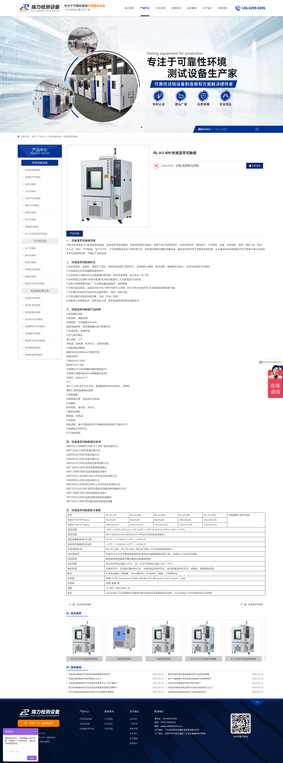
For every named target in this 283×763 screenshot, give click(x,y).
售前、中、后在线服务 (41, 723)
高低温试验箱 (31, 226)
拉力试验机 (30, 248)
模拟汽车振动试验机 (35, 283)
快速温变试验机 (70, 136)
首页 (34, 136)
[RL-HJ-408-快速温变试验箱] (108, 186)
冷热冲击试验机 (33, 198)
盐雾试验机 (30, 184)
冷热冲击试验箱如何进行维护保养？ (184, 683)
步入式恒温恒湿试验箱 (36, 233)
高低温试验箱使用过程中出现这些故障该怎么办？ (190, 687)
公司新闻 (109, 719)
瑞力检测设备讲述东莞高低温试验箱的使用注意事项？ (93, 687)
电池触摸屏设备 (40, 290)
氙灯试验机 (30, 219)
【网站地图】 (44, 741)
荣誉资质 (134, 728)
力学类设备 (39, 240)
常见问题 (109, 728)
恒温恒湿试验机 (33, 170)
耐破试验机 (30, 276)
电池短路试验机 (33, 312)
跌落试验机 (30, 262)
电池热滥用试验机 (34, 354)
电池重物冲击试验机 (35, 326)
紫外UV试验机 (32, 205)
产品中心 (42, 136)
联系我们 (134, 743)
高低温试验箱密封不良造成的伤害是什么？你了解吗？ (93, 683)
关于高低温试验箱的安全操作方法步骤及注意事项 (91, 692)
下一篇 (251, 604)
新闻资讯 (109, 711)
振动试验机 (30, 255)
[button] (135, 127)
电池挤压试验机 (33, 298)
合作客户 (134, 733)
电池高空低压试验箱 (35, 340)
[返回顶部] (257, 702)
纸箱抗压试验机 (33, 269)
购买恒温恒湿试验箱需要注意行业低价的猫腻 (188, 674)
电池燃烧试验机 (33, 347)
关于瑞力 (134, 711)
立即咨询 (256, 166)
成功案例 (134, 738)
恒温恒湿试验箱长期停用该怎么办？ (85, 678)
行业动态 (109, 724)
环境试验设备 (55, 136)
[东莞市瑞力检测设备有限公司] (39, 8)
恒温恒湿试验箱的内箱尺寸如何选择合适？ (187, 692)
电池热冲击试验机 (34, 319)
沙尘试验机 (30, 191)
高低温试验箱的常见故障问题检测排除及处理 (89, 674)
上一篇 (80, 604)
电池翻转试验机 (33, 333)
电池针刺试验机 (33, 305)
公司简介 (134, 719)
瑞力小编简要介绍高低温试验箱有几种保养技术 (189, 678)
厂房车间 (134, 724)
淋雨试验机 (30, 212)
